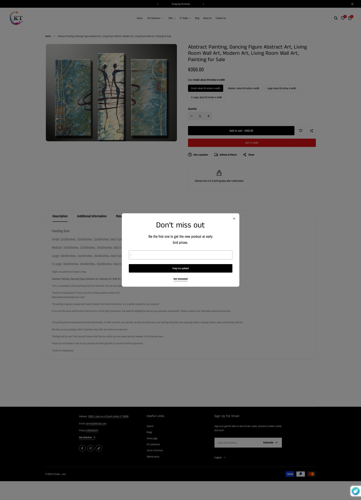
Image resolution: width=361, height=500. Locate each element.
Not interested (181, 278)
